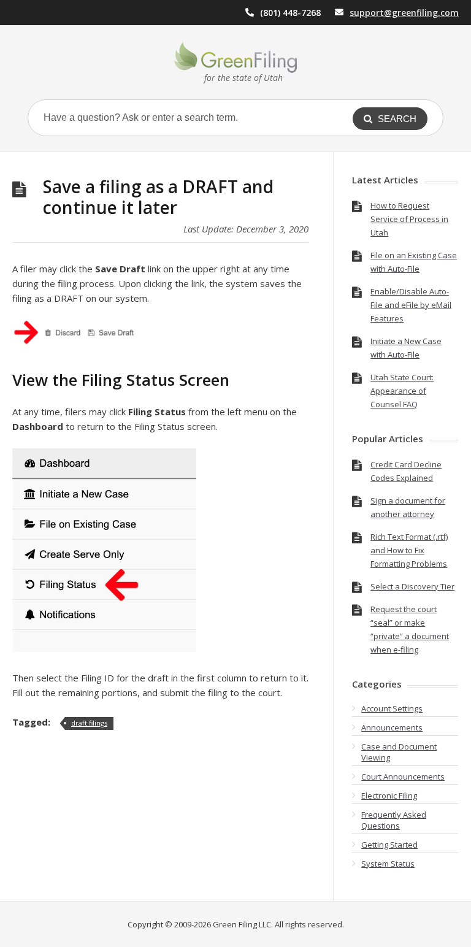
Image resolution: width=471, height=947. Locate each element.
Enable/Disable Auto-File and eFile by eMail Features (410, 305)
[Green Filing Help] (235, 57)
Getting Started (389, 844)
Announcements (392, 727)
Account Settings (392, 708)
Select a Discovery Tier (412, 586)
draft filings (89, 722)
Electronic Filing (389, 795)
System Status (388, 863)
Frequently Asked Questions (393, 820)
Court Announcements (403, 776)
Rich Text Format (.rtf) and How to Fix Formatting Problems (409, 550)
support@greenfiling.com (404, 12)
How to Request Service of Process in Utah (409, 219)
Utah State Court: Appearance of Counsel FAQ (402, 391)
